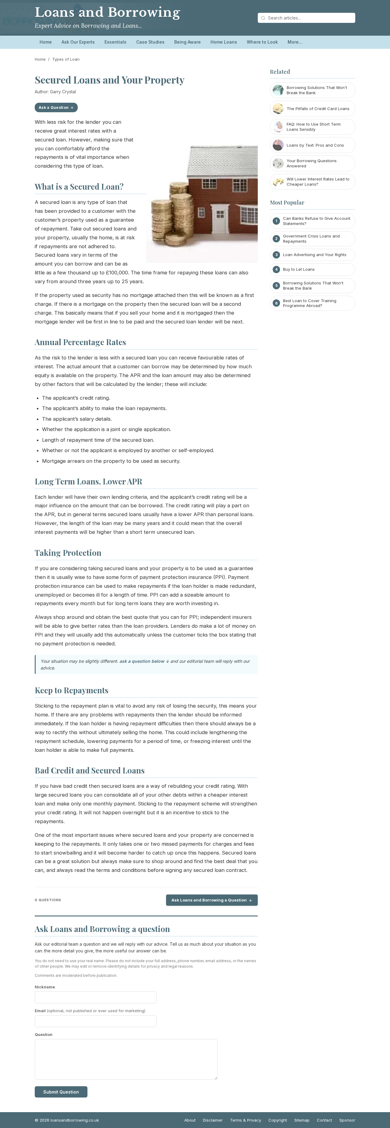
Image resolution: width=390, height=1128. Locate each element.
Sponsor (347, 1120)
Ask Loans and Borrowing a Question (209, 900)
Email (90, 1010)
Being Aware (187, 42)
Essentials (115, 42)
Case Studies (150, 42)
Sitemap (302, 1120)
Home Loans (224, 42)
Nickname (45, 986)
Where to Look (262, 42)
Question (43, 1034)
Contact (324, 1120)
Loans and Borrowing (107, 12)
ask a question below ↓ (144, 661)
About (190, 1120)
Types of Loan (66, 59)
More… (295, 42)
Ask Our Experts (78, 42)
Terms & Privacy (245, 1120)
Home (46, 42)
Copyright (277, 1120)
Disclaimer (213, 1120)
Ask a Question (54, 107)
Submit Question (61, 1091)
